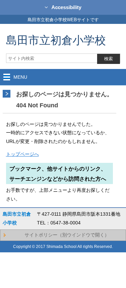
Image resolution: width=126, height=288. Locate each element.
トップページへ (22, 154)
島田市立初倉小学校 (56, 39)
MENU (20, 77)
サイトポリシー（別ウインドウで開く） (67, 235)
